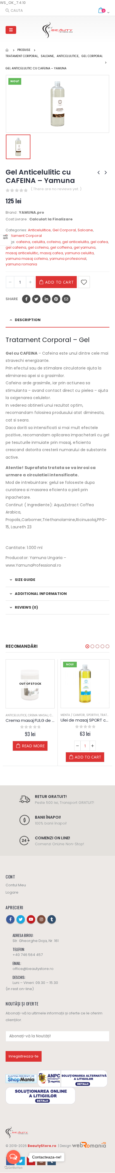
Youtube (31, 919)
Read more (88, 745)
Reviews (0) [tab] (26, 607)
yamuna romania (21, 264)
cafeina (23, 241)
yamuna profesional (67, 258)
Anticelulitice (39, 230)
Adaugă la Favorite (84, 282)
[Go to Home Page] (7, 50)
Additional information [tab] (41, 593)
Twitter (36, 299)
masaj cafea (51, 253)
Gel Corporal (64, 230)
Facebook (26, 299)
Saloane (85, 230)
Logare (12, 892)
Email (66, 299)
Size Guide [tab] (25, 579)
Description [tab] (27, 319)
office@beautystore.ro (33, 968)
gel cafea (99, 241)
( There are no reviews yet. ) (56, 189)
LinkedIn (46, 299)
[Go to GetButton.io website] (13, 1167)
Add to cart (59, 282)
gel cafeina (16, 247)
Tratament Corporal (24, 235)
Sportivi (37, 715)
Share (12, 299)
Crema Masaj (93, 715)
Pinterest (56, 299)
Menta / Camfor (18, 715)
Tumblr (51, 919)
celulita (38, 241)
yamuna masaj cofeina (27, 258)
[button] (87, 646)
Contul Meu (16, 885)
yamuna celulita (79, 253)
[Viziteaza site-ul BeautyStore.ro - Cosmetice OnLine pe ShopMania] (21, 1078)
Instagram (41, 919)
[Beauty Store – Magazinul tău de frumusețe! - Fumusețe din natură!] (57, 30)
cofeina (54, 241)
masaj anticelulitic (22, 253)
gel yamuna (84, 247)
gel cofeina (38, 247)
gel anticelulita (75, 241)
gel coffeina (61, 247)
